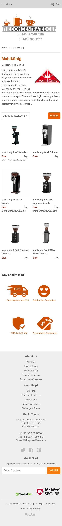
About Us (31, 362)
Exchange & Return (31, 408)
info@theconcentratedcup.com (31, 419)
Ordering (31, 391)
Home (4, 47)
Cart (57, 4)
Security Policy (31, 370)
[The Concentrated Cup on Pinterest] (38, 451)
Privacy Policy (31, 366)
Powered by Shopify (30, 508)
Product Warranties (31, 404)
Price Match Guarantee (31, 379)
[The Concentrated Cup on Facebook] (31, 451)
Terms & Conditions (31, 375)
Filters (54, 115)
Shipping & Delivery (31, 395)
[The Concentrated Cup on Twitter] (23, 451)
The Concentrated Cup (23, 503)
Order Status (31, 399)
